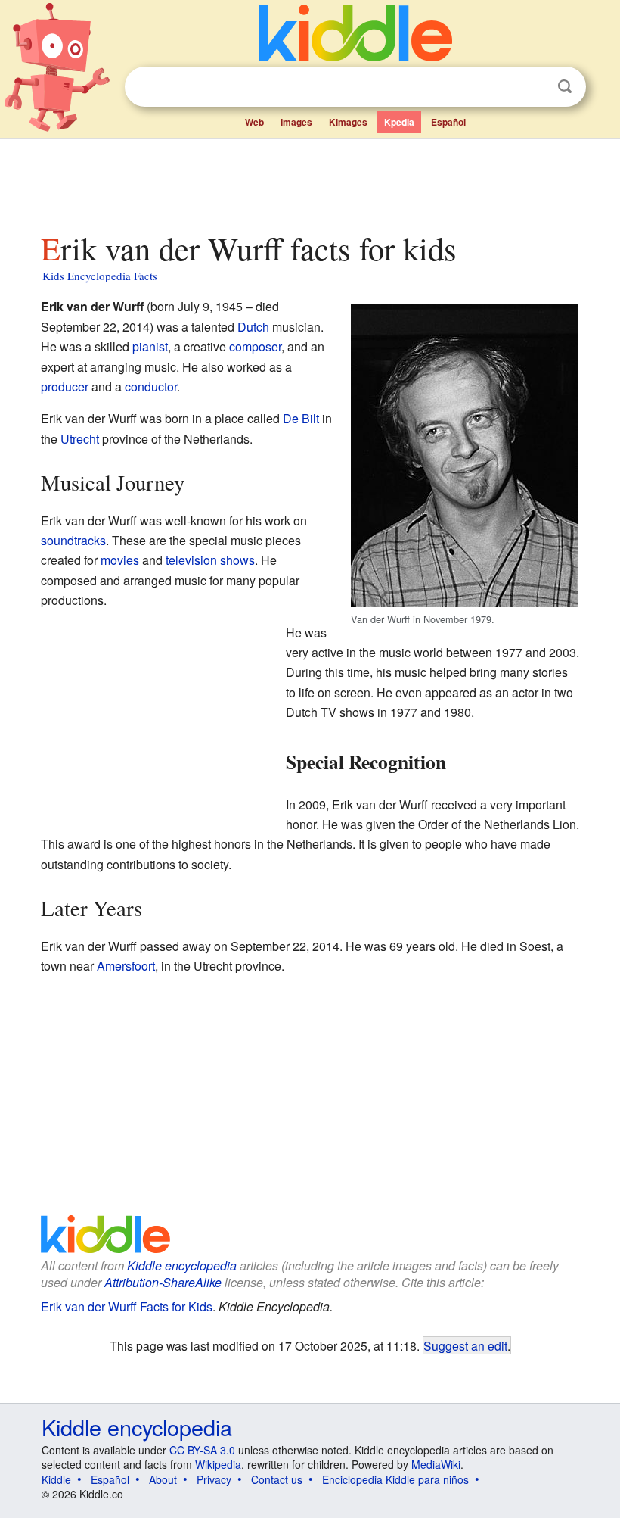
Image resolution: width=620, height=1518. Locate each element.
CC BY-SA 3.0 (202, 1449)
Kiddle (56, 1479)
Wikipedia (218, 1464)
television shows (210, 560)
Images (296, 122)
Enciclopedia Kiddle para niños (395, 1479)
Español (448, 122)
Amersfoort (126, 965)
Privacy (214, 1479)
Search (565, 87)
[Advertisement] (310, 181)
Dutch (253, 326)
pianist (150, 346)
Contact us (276, 1479)
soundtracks (73, 540)
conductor (151, 386)
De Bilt (301, 418)
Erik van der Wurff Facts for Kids (126, 1306)
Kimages (348, 122)
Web (254, 122)
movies (120, 560)
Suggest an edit (465, 1345)
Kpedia (399, 122)
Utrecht (79, 438)
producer (64, 386)
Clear (534, 87)
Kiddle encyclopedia (182, 1265)
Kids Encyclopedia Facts (99, 275)
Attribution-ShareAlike (163, 1282)
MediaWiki (435, 1464)
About (163, 1479)
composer (255, 346)
